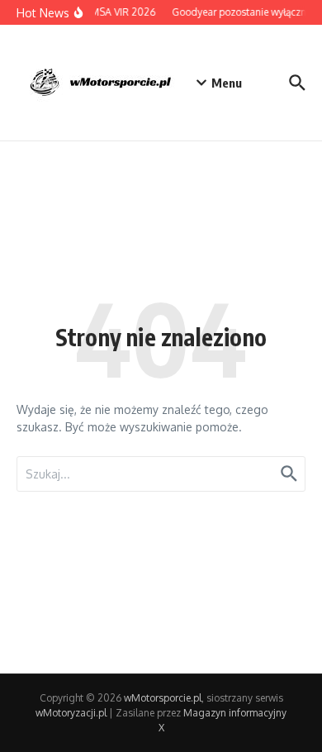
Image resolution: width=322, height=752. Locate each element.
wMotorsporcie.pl (162, 698)
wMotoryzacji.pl (71, 713)
